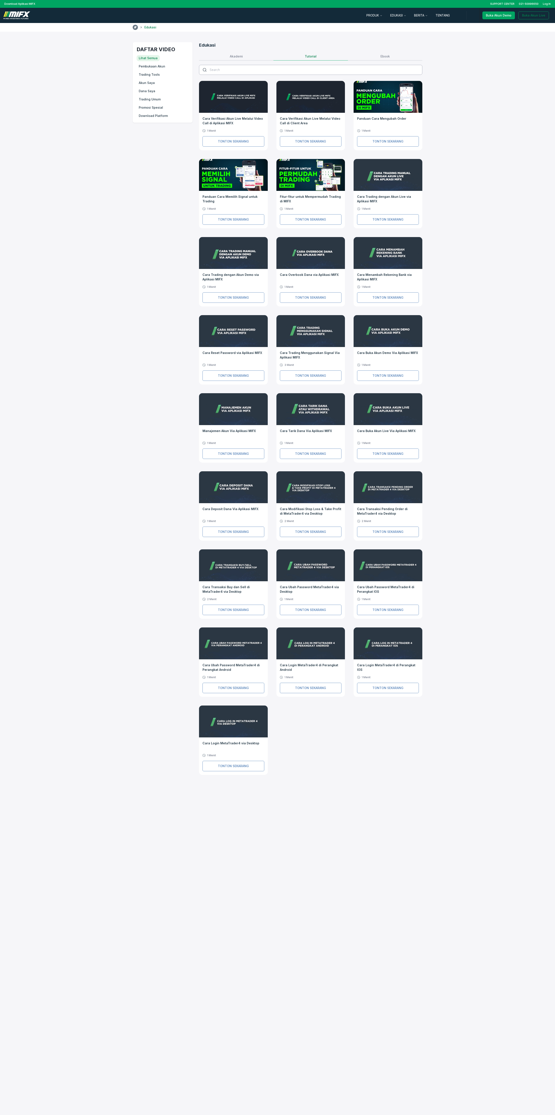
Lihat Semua (148, 58)
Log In (547, 3)
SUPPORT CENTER (502, 3)
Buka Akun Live (533, 15)
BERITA (419, 15)
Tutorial (311, 56)
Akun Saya (147, 83)
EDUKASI (396, 15)
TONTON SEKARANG (233, 141)
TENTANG (443, 15)
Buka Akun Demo (498, 15)
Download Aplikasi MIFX (19, 3)
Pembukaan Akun (152, 66)
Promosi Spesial (151, 107)
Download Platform (153, 116)
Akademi (236, 56)
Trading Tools (149, 74)
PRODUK (372, 15)
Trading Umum (150, 99)
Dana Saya (147, 91)
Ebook (385, 56)
